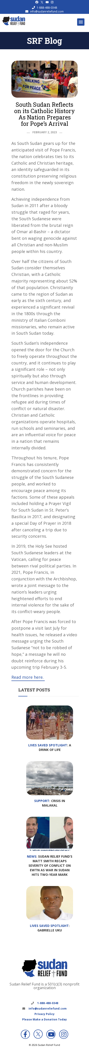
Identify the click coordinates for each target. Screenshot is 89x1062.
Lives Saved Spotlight (47, 745)
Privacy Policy (44, 1014)
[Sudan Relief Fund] (13, 24)
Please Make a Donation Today (44, 1019)
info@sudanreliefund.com (47, 11)
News (31, 856)
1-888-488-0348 (47, 8)
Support (41, 801)
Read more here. (28, 677)
